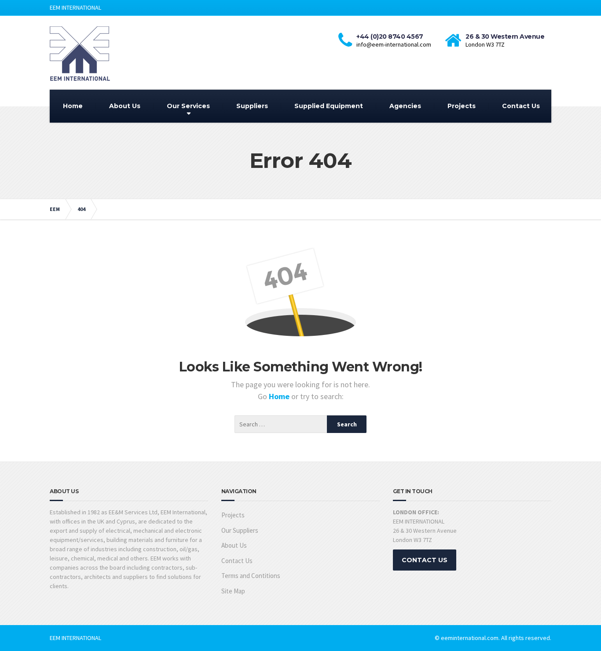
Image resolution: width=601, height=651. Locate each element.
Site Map (233, 591)
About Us (124, 106)
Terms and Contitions (250, 575)
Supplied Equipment (328, 106)
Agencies (405, 106)
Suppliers (252, 106)
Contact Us (521, 106)
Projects (461, 106)
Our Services (188, 106)
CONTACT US (424, 560)
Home (73, 106)
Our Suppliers (239, 530)
